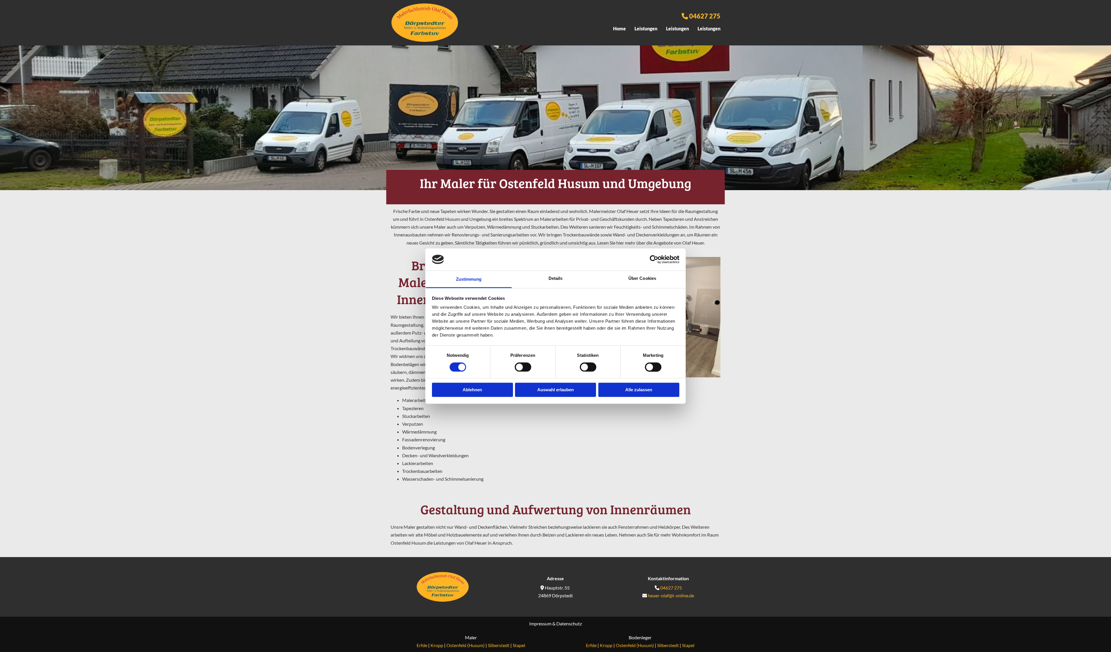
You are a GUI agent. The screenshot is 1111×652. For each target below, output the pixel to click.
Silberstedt (498, 645)
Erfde (422, 645)
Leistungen (645, 28)
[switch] (523, 367)
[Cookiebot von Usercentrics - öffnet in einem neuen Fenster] (654, 259)
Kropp (437, 645)
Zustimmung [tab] (469, 279)
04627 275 (704, 16)
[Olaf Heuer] (443, 587)
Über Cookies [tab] (642, 278)
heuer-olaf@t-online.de (671, 595)
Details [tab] (556, 278)
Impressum (540, 623)
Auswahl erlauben (555, 389)
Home (619, 28)
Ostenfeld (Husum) (465, 645)
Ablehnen (472, 389)
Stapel (519, 645)
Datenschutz (569, 623)
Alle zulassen (638, 389)
